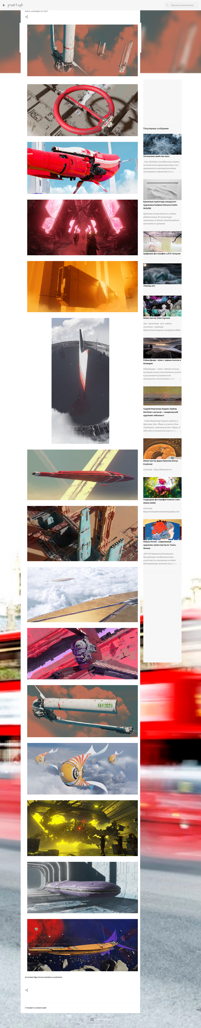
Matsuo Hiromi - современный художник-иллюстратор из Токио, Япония (159, 545)
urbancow (110, 1024)
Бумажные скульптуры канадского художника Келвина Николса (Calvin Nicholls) (160, 205)
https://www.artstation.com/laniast (48, 977)
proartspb (15, 5)
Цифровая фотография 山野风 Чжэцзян (161, 254)
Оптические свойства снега (156, 156)
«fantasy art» (149, 286)
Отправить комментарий (35, 1008)
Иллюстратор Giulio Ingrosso (156, 318)
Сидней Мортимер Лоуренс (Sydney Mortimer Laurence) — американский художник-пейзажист (160, 412)
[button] (26, 17)
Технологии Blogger (102, 1019)
